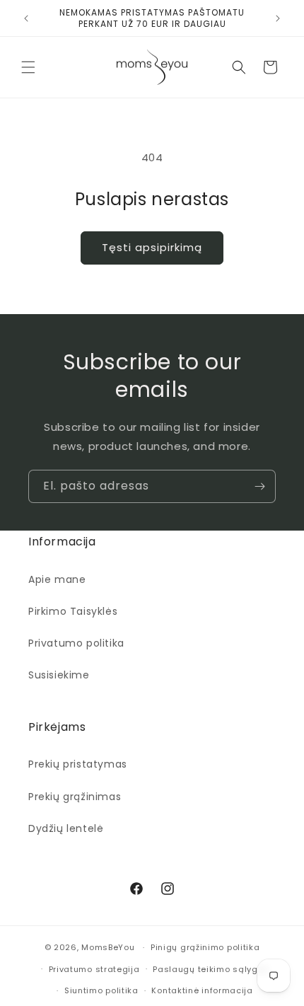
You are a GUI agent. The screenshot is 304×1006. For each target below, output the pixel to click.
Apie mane (57, 579)
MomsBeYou (107, 947)
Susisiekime (59, 675)
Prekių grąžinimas (74, 797)
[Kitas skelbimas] (277, 18)
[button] (28, 67)
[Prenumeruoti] (259, 486)
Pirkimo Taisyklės (72, 611)
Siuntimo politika (101, 990)
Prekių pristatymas (77, 764)
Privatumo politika (76, 643)
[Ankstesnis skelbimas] (26, 18)
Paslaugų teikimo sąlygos (211, 969)
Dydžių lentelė (65, 828)
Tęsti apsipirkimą (152, 247)
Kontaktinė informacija (201, 990)
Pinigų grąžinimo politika (205, 947)
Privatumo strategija (94, 969)
